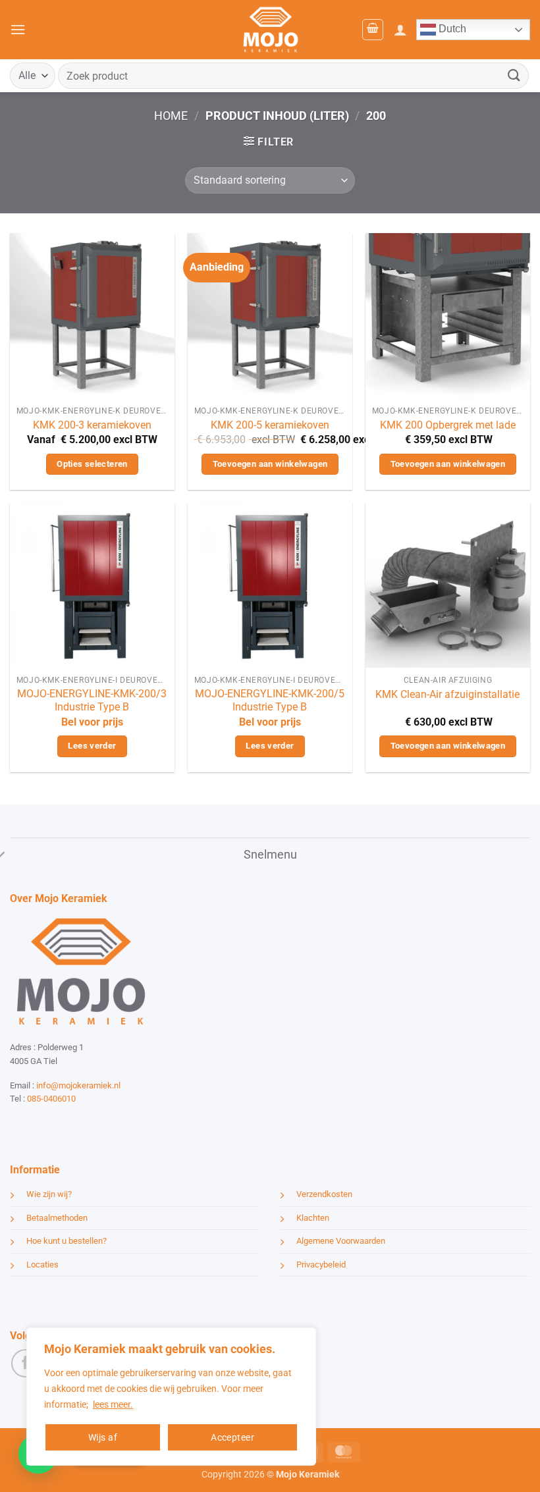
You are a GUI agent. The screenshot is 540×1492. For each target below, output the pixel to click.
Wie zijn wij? (49, 1194)
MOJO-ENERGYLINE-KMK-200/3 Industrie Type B (92, 700)
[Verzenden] (514, 75)
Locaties (42, 1264)
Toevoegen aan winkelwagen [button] (270, 464)
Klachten (312, 1218)
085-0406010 (51, 1099)
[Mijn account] (400, 29)
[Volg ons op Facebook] (25, 1363)
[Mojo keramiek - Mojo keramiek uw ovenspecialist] (270, 29)
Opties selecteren (92, 464)
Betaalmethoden (57, 1218)
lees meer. (113, 1404)
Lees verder (92, 746)
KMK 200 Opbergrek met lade (448, 425)
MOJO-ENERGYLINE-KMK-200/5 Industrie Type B (269, 700)
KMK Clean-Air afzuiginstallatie (447, 694)
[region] (171, 1396)
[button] (18, 29)
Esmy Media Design (92, 1123)
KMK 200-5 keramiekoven (270, 425)
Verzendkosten (324, 1194)
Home (171, 115)
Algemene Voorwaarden (340, 1241)
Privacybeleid (321, 1264)
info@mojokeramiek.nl (78, 1085)
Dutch (451, 28)
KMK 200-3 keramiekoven (92, 425)
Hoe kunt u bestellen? (66, 1241)
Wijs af (102, 1437)
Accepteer (232, 1437)
